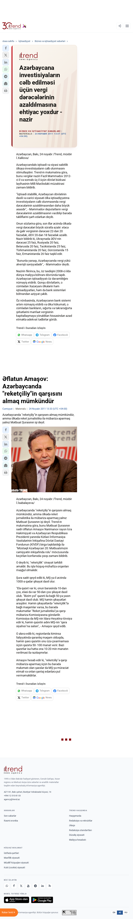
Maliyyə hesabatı (77, 839)
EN (114, 912)
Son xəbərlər (10, 815)
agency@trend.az (12, 799)
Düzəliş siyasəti (76, 835)
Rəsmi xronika (11, 820)
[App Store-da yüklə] (16, 900)
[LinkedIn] (42, 886)
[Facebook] (14, 886)
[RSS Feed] (50, 886)
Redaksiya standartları (80, 830)
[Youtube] (28, 886)
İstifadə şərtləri (11, 853)
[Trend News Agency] (13, 770)
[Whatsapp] (7, 886)
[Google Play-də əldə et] (42, 900)
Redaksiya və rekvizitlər (80, 820)
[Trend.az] (14, 25)
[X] (21, 886)
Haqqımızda (75, 815)
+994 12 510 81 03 (12, 795)
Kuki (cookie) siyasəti (14, 867)
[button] (6, 48)
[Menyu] (127, 26)
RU (126, 912)
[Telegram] (35, 886)
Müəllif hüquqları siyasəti (16, 862)
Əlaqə (72, 825)
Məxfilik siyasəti (12, 857)
